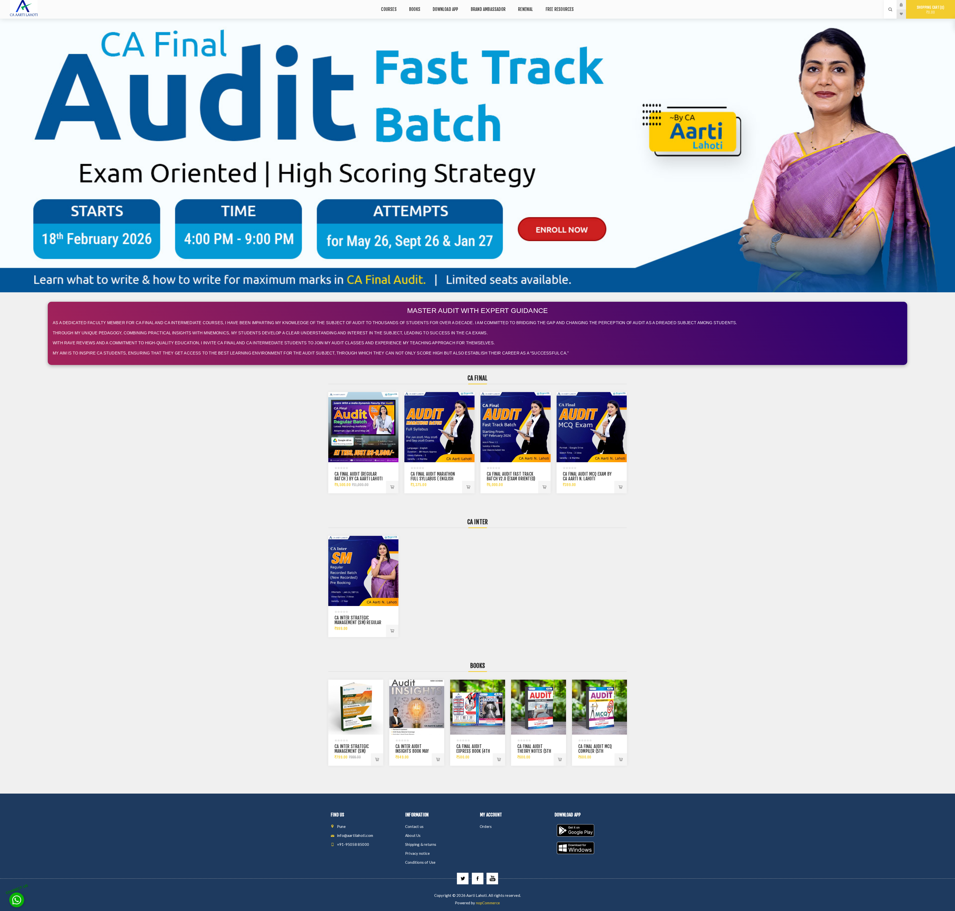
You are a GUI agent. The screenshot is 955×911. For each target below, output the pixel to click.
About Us (413, 835)
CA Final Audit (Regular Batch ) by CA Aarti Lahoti (358, 476)
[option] (477, 155)
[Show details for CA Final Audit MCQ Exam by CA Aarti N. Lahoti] (592, 427)
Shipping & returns (420, 844)
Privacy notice (417, 853)
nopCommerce (488, 903)
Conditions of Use (420, 862)
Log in (905, 4)
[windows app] (589, 848)
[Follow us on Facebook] (477, 878)
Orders (486, 826)
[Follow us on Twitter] (463, 878)
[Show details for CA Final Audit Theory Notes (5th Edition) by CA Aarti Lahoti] (538, 707)
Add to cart (392, 487)
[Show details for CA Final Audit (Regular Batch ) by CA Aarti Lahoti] (363, 427)
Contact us (414, 826)
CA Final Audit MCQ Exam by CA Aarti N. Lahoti (587, 476)
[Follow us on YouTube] (492, 878)
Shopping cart (930, 10)
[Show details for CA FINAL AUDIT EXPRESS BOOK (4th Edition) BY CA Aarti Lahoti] (477, 707)
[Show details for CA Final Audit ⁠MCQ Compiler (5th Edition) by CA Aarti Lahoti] (599, 707)
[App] (589, 830)
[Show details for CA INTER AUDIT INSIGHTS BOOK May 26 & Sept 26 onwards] (416, 707)
